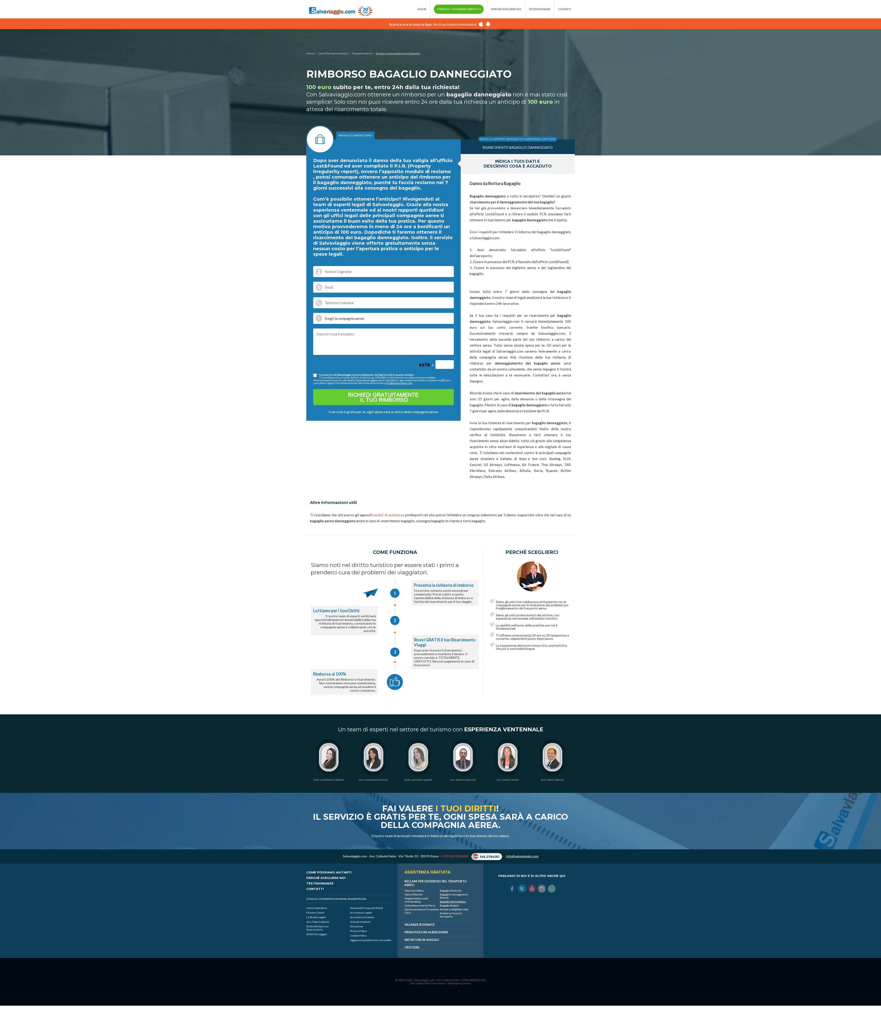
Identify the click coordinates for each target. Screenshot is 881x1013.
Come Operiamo (316, 908)
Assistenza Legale (361, 912)
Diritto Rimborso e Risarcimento (317, 928)
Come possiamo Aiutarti (328, 872)
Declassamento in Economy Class (421, 911)
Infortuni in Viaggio (421, 940)
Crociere (411, 947)
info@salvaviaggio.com (399, 383)
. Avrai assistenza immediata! (433, 24)
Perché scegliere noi (506, 9)
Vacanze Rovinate (419, 924)
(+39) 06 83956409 (454, 856)
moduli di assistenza (388, 515)
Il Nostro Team (315, 912)
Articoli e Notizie (360, 921)
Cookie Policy (358, 935)
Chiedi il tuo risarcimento (458, 9)
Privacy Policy (358, 931)
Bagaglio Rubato (449, 905)
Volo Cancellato (414, 890)
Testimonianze (539, 9)
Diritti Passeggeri (316, 934)
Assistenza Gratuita (362, 917)
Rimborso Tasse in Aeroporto (451, 915)
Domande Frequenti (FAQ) (366, 908)
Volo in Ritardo (413, 894)
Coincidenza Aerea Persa (419, 905)
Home (422, 9)
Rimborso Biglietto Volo (454, 909)
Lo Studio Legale (316, 917)
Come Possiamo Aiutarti (333, 53)
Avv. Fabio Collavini (317, 921)
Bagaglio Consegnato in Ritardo (454, 896)
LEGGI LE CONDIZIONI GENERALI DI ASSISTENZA (336, 899)
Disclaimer (356, 926)
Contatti (564, 9)
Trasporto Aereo (362, 53)
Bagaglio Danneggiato (453, 901)
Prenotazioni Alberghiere (426, 932)
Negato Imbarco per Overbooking (416, 900)
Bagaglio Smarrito (450, 890)
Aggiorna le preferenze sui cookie (370, 940)
